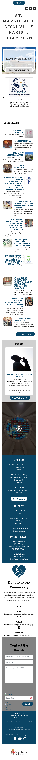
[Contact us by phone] (35, 3)
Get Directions (19, 499)
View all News (25, 334)
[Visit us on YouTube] (20, 739)
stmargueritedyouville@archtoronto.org (19, 729)
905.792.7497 (19, 488)
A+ (27, 8)
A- (31, 8)
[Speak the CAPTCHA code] (8, 708)
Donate (19, 3)
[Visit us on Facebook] (15, 739)
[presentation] (3, 97)
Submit (28, 704)
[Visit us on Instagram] (24, 739)
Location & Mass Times (19, 70)
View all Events (19, 398)
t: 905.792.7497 (19, 727)
